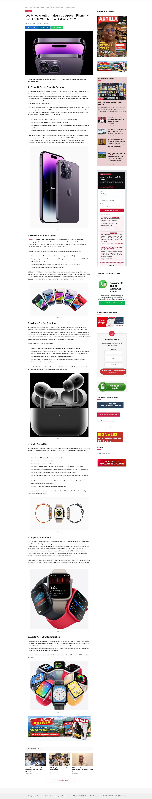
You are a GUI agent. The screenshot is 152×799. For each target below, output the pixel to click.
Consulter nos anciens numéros (109, 414)
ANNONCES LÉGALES (107, 796)
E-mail (113, 349)
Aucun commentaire (43, 23)
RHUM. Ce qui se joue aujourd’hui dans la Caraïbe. (58, 768)
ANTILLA (62, 796)
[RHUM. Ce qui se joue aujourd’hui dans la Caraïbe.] (59, 759)
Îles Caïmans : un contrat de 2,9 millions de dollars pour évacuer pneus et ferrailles (116, 131)
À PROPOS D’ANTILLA (121, 796)
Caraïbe (101, 98)
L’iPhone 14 (31, 240)
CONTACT (74, 796)
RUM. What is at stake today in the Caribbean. (110, 103)
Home (26, 7)
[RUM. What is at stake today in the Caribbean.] (112, 91)
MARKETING (82, 796)
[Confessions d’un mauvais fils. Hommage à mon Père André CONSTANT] (35, 759)
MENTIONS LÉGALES (93, 796)
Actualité (28, 11)
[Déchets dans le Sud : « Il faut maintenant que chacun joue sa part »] (82, 759)
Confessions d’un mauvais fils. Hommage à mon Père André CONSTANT (34, 769)
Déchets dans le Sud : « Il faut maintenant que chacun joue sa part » (82, 769)
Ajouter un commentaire (59, 780)
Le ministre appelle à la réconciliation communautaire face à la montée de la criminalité (116, 120)
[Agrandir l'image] (59, 187)
